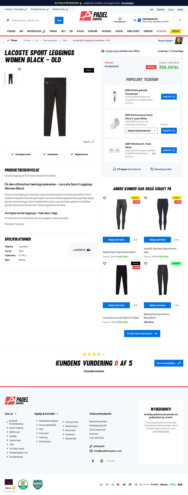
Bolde (80, 31)
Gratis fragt (112, 51)
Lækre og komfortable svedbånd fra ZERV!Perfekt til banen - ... (140, 152)
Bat (21, 31)
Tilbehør (92, 31)
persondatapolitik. (161, 431)
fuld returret (134, 169)
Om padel (106, 31)
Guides (119, 31)
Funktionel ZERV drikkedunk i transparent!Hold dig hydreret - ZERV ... (139, 98)
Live (151, 9)
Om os (171, 9)
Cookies (111, 461)
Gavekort (161, 9)
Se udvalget (128, 3)
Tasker (53, 31)
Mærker (148, 31)
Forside (11, 31)
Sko (63, 31)
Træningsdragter (50, 40)
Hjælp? (180, 9)
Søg (59, 20)
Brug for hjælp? (165, 40)
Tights (64, 40)
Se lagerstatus (112, 66)
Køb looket (133, 31)
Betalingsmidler (163, 169)
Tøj (71, 31)
